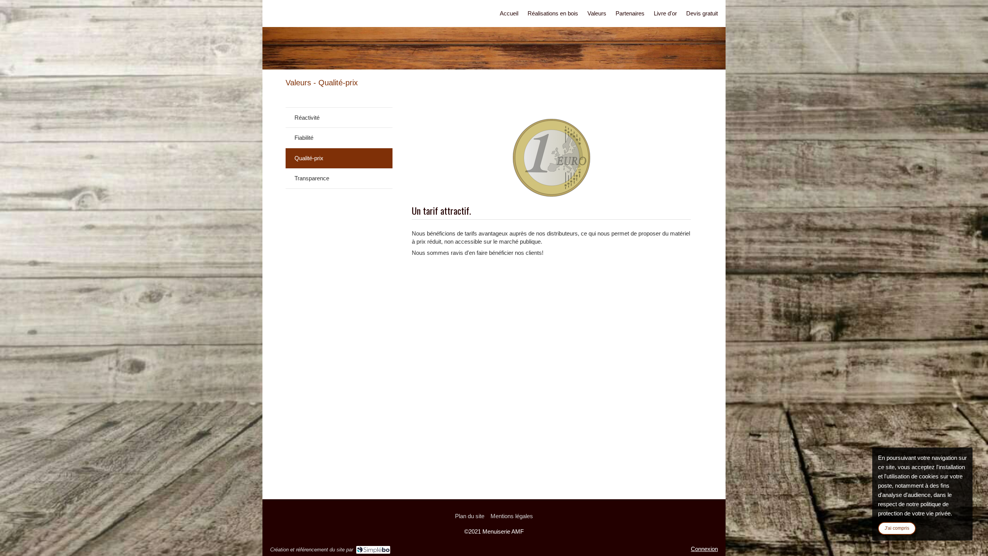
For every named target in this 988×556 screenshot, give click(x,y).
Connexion (704, 549)
